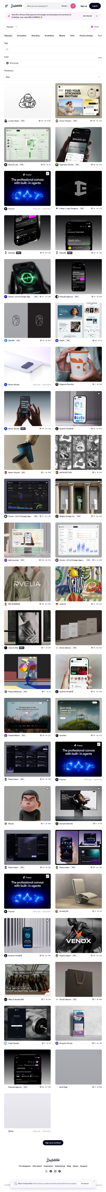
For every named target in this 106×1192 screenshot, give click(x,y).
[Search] (73, 6)
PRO (22, 120)
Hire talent (37, 1166)
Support (83, 1166)
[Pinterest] (59, 1171)
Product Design (86, 35)
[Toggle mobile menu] (6, 6)
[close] (97, 16)
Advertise (47, 209)
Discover (8, 35)
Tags (6, 43)
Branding (36, 35)
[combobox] (42, 5)
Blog (69, 1166)
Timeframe (8, 70)
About (75, 1166)
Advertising (60, 1166)
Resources (97, 1185)
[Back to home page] (16, 6)
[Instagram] (55, 1171)
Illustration (49, 35)
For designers (25, 1166)
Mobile (62, 35)
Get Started (87, 16)
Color (6, 57)
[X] (46, 1171)
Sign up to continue (53, 1143)
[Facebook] (51, 1171)
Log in (95, 6)
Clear (100, 58)
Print (72, 35)
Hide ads (36, 209)
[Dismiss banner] (94, 1181)
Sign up (84, 6)
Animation (21, 35)
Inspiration (48, 1166)
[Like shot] (40, 121)
